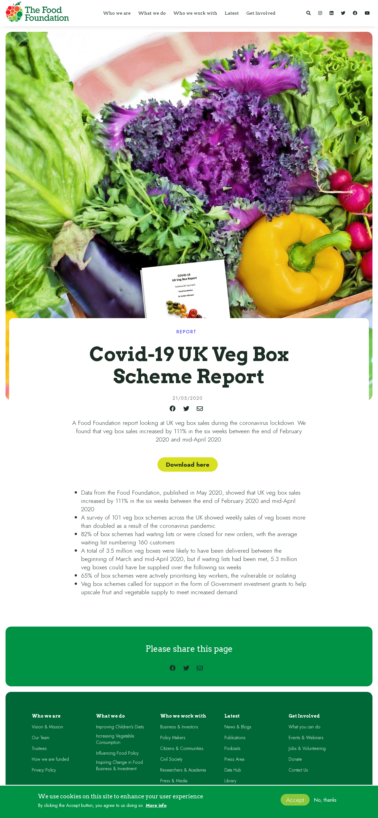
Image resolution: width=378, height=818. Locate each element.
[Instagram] (320, 13)
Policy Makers (172, 737)
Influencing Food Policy (117, 753)
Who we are (46, 716)
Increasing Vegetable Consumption (115, 739)
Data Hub (232, 770)
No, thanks (325, 800)
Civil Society (171, 759)
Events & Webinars (306, 737)
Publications (234, 737)
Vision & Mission (47, 727)
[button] (116, 13)
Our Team (40, 737)
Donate (295, 759)
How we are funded (50, 759)
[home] (36, 12)
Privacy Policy (44, 770)
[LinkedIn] (331, 13)
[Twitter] (343, 13)
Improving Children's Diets (120, 727)
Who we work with (183, 716)
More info (156, 806)
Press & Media (173, 781)
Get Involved (304, 716)
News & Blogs (237, 727)
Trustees (39, 748)
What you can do (304, 727)
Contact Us (298, 770)
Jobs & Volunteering (307, 748)
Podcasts (232, 748)
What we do (110, 716)
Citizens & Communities (181, 748)
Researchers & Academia (183, 770)
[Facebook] (355, 13)
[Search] (309, 13)
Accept (295, 799)
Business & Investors (179, 727)
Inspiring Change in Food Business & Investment (119, 765)
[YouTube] (367, 13)
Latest (232, 716)
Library (230, 781)
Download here (187, 464)
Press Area (234, 759)
